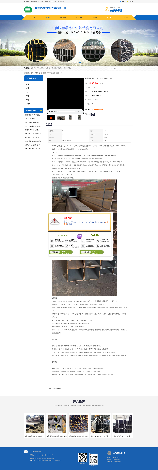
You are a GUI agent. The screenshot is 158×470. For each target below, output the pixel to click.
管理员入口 (52, 460)
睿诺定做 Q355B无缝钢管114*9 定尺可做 (33, 137)
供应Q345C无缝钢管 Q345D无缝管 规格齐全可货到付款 (33, 145)
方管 (27, 84)
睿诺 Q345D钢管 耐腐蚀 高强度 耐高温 (33, 130)
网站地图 (58, 460)
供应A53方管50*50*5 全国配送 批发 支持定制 (81, 436)
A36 (27, 92)
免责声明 (45, 460)
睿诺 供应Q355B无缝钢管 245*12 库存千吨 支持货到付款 (33, 133)
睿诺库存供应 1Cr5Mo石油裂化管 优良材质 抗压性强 (33, 148)
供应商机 (47, 17)
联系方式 (126, 17)
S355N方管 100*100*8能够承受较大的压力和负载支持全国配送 (130, 436)
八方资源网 (39, 460)
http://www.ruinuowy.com (54, 388)
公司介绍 (79, 17)
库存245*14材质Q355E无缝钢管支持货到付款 (33, 126)
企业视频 (63, 17)
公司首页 (32, 17)
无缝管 (28, 104)
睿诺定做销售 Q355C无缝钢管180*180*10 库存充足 (33, 141)
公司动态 (94, 17)
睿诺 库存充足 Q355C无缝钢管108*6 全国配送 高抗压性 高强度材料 (66, 436)
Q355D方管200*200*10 (31, 118)
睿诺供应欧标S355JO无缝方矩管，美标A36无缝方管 (33, 115)
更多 (41, 110)
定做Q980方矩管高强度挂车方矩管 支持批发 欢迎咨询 (105, 436)
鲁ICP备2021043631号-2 (48, 455)
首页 (32, 73)
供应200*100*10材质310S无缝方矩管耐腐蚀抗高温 (33, 122)
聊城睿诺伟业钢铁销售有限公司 (38, 458)
